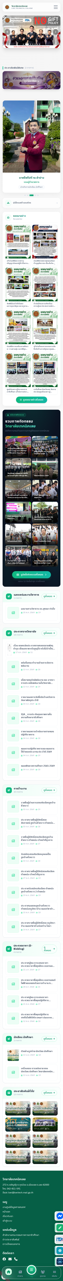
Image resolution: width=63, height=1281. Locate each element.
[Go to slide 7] (39, 44)
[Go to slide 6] (37, 44)
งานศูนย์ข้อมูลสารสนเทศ (14, 1207)
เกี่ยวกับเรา (8, 1216)
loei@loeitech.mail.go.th (20, 1192)
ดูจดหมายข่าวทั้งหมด (33, 400)
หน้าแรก (6, 1212)
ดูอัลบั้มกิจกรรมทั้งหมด (32, 574)
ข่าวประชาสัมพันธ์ (11, 1239)
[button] (31, 146)
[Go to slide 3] (30, 44)
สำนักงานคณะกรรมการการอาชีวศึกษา (21, 1235)
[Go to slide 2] (27, 44)
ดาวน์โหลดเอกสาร (11, 1244)
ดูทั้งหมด (48, 596)
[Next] (55, 32)
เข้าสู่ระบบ (7, 1221)
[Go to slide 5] (35, 44)
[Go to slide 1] (23, 44)
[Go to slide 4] (32, 44)
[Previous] (7, 32)
